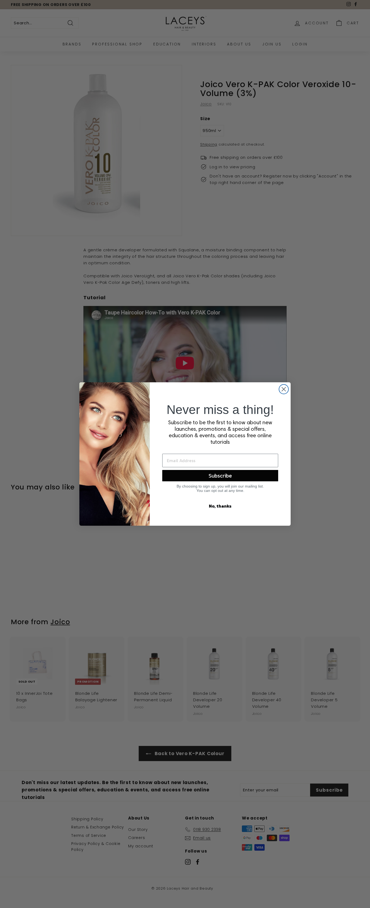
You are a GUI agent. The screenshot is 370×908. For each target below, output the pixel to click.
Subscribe (220, 476)
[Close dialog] (283, 389)
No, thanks (220, 506)
